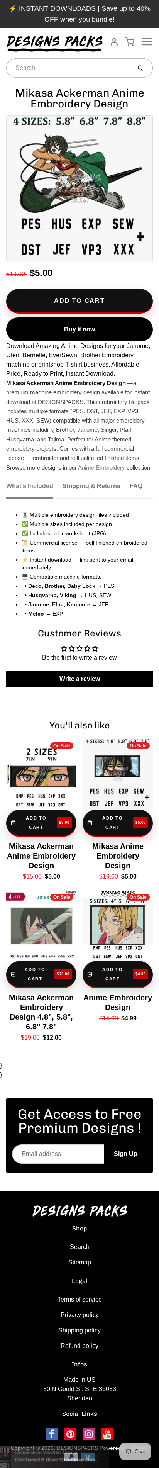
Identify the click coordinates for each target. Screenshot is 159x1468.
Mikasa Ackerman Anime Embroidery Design (41, 856)
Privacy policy (80, 1315)
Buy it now (79, 329)
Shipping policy (79, 1330)
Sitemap (79, 1262)
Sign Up (125, 1154)
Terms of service (80, 1299)
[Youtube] (107, 1434)
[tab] (34, 489)
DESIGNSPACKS (77, 1448)
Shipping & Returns (91, 486)
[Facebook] (51, 1434)
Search (80, 1247)
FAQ (136, 486)
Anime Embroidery (101, 468)
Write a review (79, 678)
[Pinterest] (70, 1434)
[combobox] (68, 68)
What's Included (29, 486)
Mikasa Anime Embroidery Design (118, 856)
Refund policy (79, 1345)
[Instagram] (89, 1434)
